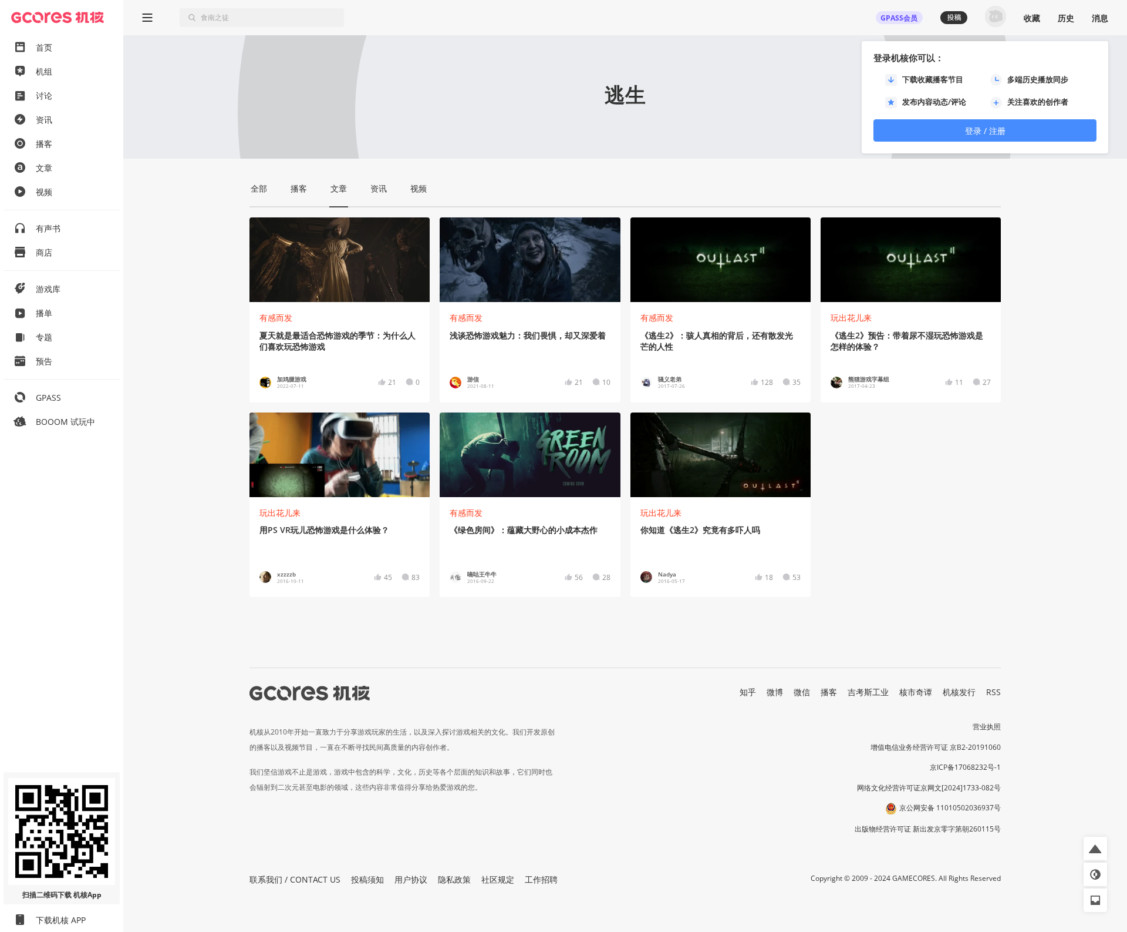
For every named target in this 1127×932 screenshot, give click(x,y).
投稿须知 (367, 879)
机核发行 (959, 692)
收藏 (1032, 18)
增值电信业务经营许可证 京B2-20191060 (935, 747)
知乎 (748, 692)
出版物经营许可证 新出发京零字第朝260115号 (928, 829)
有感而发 (275, 317)
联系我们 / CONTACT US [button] (294, 879)
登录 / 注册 (985, 130)
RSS (993, 692)
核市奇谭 (915, 692)
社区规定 (497, 879)
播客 (829, 692)
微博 (775, 692)
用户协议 (410, 879)
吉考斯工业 (868, 692)
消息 (1100, 18)
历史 (1066, 18)
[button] (1095, 848)
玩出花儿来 (851, 317)
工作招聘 (541, 879)
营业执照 (987, 727)
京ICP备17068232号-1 (965, 767)
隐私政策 (454, 879)
